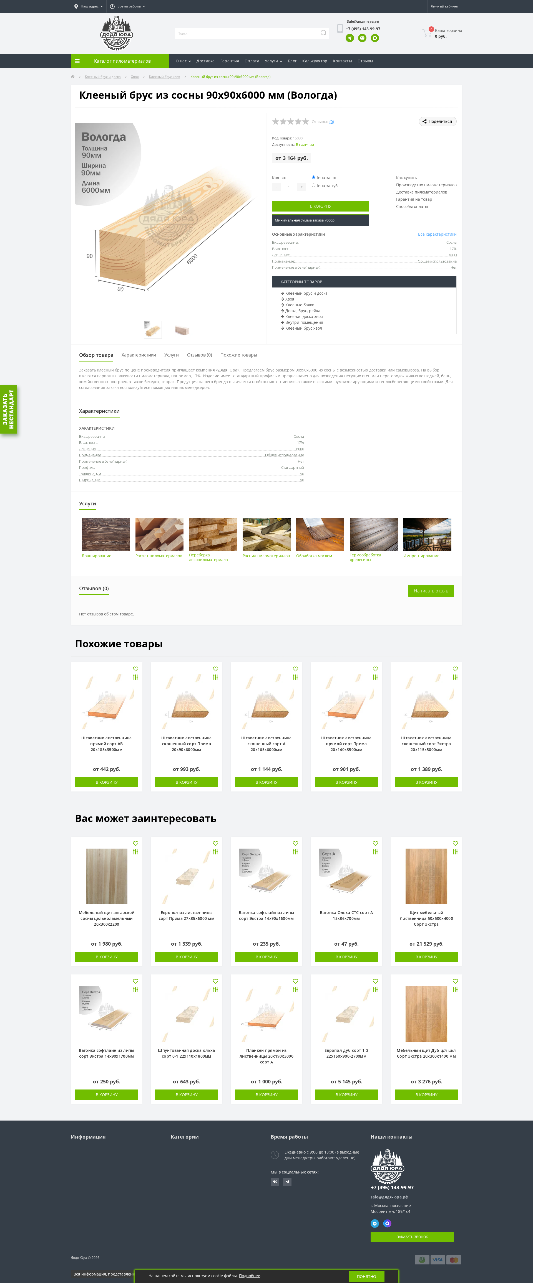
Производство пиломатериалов (426, 184)
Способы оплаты (412, 206)
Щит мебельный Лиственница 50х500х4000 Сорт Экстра (426, 918)
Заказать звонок (412, 1236)
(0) (332, 121)
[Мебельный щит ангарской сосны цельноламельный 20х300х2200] (106, 876)
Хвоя (135, 76)
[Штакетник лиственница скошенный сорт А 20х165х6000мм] (266, 701)
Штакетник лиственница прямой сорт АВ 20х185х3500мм (106, 743)
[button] (88, 6)
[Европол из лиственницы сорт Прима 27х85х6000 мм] (186, 876)
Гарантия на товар (414, 199)
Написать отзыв (431, 591)
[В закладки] (135, 669)
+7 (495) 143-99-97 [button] (392, 1187)
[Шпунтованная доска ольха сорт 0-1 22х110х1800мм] (186, 1013)
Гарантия (229, 60)
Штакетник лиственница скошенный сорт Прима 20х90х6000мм (186, 743)
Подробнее (249, 1275)
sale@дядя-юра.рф (390, 1197)
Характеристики (139, 355)
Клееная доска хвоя (304, 316)
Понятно (366, 1276)
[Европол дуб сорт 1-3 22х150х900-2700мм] (346, 1013)
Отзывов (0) (199, 355)
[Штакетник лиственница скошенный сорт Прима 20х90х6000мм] (186, 701)
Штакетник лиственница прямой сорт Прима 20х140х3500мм (346, 743)
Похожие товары (238, 355)
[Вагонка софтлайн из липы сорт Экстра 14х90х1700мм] (106, 1013)
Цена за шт (326, 177)
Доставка (206, 60)
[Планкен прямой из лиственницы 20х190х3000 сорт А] (266, 1013)
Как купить (406, 177)
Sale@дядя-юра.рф (363, 21)
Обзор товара (96, 355)
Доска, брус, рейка (302, 310)
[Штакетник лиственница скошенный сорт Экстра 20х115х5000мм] (426, 701)
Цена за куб (326, 185)
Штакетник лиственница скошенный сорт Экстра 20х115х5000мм (426, 743)
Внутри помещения (304, 322)
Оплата (252, 60)
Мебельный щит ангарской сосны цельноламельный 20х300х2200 (107, 918)
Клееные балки (300, 304)
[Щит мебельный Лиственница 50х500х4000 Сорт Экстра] (426, 876)
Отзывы (365, 60)
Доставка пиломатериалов (421, 192)
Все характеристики (437, 234)
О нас (181, 60)
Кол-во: (279, 177)
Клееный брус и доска (103, 76)
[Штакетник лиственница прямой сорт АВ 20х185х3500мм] (106, 701)
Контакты (342, 60)
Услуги (271, 60)
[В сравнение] (135, 677)
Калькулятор (314, 60)
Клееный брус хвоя (164, 76)
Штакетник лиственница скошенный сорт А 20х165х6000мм (266, 743)
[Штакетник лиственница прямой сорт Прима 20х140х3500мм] (346, 701)
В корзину (320, 206)
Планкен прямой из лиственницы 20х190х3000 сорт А (266, 1056)
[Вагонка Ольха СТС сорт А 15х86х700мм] (346, 876)
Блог (292, 60)
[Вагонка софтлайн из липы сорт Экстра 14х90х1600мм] (266, 876)
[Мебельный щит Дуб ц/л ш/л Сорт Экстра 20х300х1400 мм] (426, 1013)
